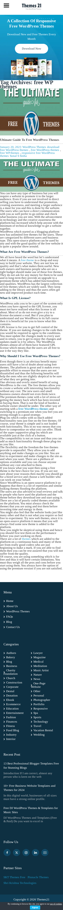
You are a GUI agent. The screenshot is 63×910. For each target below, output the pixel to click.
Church (10, 678)
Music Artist (41, 670)
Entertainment (15, 713)
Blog (9, 621)
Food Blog (12, 730)
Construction (14, 682)
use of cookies (56, 904)
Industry (11, 734)
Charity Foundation (11, 672)
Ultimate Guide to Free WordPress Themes (29, 140)
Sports (37, 717)
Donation (12, 695)
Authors (11, 653)
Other (36, 691)
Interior (11, 739)
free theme (27, 260)
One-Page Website (38, 685)
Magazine (39, 657)
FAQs (9, 616)
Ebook (10, 700)
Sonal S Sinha (18, 156)
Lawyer (38, 653)
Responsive (40, 708)
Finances (11, 721)
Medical (38, 661)
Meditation (40, 666)
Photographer (41, 700)
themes (26, 539)
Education (12, 708)
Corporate (12, 686)
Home (9, 601)
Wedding (39, 734)
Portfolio (38, 704)
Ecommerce (13, 704)
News (36, 679)
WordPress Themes (34, 147)
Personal (38, 695)
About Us (12, 606)
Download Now (31, 48)
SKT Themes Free (14, 877)
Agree (35, 907)
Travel (37, 726)
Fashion (11, 717)
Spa (35, 713)
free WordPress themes (45, 150)
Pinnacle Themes (38, 877)
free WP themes (9, 153)
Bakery (10, 657)
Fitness (10, 726)
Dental (10, 691)
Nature (37, 674)
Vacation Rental (43, 730)
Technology (40, 721)
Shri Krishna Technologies (20, 883)
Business (11, 666)
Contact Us (13, 627)
